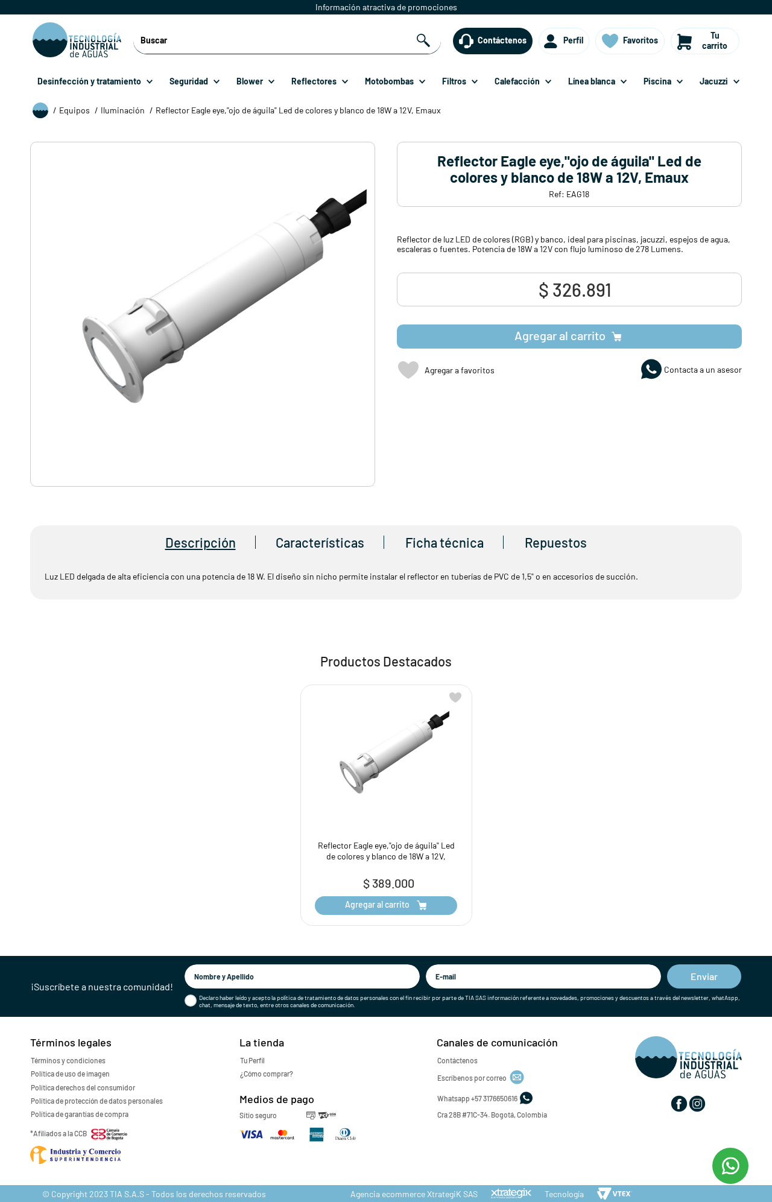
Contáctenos (502, 40)
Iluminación (123, 110)
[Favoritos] (610, 41)
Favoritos (640, 40)
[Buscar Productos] (425, 41)
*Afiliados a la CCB (58, 1133)
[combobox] (286, 41)
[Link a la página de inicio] (40, 111)
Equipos (74, 110)
